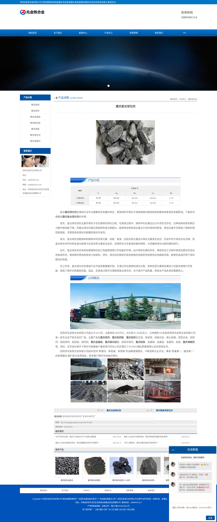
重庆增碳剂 (35, 141)
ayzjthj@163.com (35, 185)
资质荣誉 (134, 33)
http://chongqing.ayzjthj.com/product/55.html (76, 422)
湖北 (133, 510)
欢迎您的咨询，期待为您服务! (192, 458)
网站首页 (32, 33)
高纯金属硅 (57, 2)
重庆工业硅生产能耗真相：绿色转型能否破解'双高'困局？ (146, 437)
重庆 (117, 510)
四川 (125, 510)
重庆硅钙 (35, 111)
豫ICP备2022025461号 (120, 506)
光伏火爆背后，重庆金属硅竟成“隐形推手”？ (141, 443)
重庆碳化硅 (35, 123)
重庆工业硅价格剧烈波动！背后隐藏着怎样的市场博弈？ (77, 443)
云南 (97, 510)
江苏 (113, 510)
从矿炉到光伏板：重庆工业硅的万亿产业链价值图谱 (75, 437)
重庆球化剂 (35, 135)
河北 (129, 510)
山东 (121, 510)
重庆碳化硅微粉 (94, 480)
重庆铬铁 (35, 129)
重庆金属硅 (35, 117)
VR (184, 33)
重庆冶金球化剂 (113, 410)
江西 (105, 510)
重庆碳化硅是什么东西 (121, 480)
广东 (109, 510)
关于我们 (58, 33)
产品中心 (108, 33)
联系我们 (159, 33)
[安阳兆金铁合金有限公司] (32, 13)
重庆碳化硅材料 (148, 480)
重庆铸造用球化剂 (164, 410)
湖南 (101, 510)
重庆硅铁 (35, 105)
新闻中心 (83, 33)
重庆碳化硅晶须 (67, 480)
